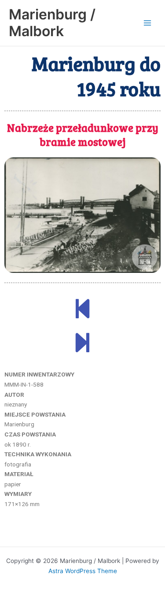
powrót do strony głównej (82, 534)
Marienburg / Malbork (52, 23)
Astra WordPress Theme (82, 570)
